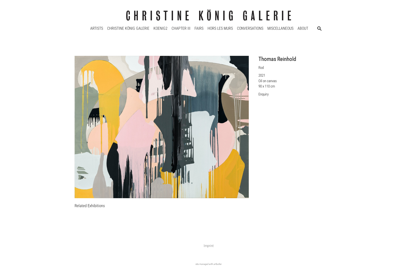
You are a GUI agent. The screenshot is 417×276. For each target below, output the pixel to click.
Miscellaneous (280, 28)
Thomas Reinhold (277, 59)
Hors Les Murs (220, 28)
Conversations (250, 28)
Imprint (209, 246)
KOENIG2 (160, 28)
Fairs (199, 28)
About (303, 28)
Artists (96, 28)
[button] (319, 28)
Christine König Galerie (128, 28)
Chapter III (181, 28)
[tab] (90, 206)
